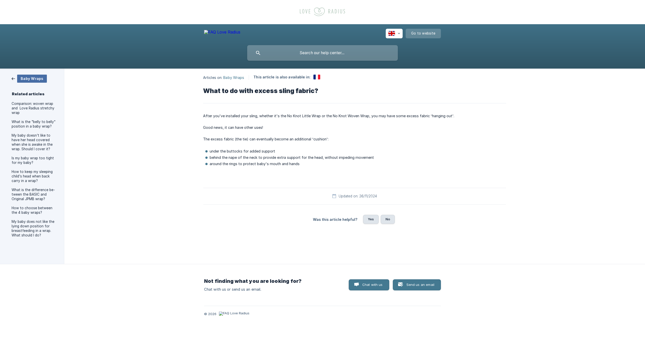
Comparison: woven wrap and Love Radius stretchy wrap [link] (33, 108)
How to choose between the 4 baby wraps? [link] (32, 210)
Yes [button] (371, 219)
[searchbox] (322, 53)
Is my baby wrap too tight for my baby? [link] (33, 160)
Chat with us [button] (372, 285)
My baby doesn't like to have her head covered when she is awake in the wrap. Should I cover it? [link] (32, 142)
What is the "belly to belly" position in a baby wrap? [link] (33, 124)
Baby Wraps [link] (233, 77)
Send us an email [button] (420, 285)
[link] (29, 78)
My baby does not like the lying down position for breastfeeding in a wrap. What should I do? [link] (33, 228)
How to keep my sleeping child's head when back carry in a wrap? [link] (32, 176)
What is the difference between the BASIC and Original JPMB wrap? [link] (33, 194)
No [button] (387, 219)
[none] (222, 33)
